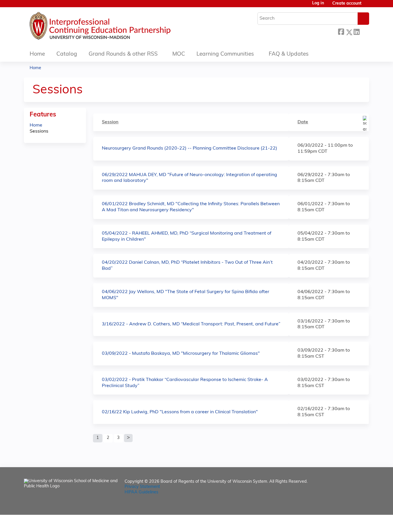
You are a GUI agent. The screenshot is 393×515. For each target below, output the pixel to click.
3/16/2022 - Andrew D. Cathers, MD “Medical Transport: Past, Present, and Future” (191, 324)
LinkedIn (356, 31)
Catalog (66, 54)
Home (37, 54)
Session (110, 122)
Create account (346, 3)
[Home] (117, 27)
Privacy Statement (142, 487)
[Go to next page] (128, 438)
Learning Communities (225, 54)
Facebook (341, 31)
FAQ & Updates (289, 54)
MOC (178, 54)
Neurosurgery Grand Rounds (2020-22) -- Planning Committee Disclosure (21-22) (189, 148)
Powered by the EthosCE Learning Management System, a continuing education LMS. (348, 505)
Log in (318, 3)
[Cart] (367, 5)
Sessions (39, 131)
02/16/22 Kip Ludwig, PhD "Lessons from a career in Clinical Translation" (180, 412)
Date (302, 122)
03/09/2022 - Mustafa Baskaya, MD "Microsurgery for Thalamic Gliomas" (181, 353)
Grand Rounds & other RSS (123, 54)
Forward (364, 31)
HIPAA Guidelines (141, 492)
